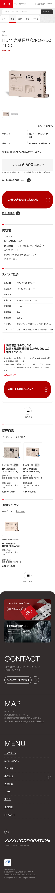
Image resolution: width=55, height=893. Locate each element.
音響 (20, 18)
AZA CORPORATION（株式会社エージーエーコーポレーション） (27, 840)
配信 (27, 18)
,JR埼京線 (27, 721)
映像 (12, 18)
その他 (35, 18)
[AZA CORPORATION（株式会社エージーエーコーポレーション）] (6, 4)
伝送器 (15, 465)
